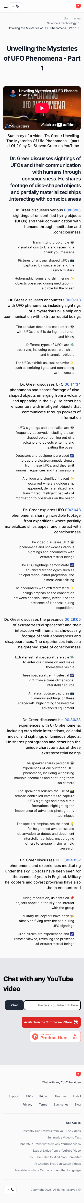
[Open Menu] (5, 6)
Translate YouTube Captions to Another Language (48, 1170)
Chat (14, 1005)
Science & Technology (62, 23)
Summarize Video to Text (64, 1137)
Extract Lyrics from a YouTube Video (57, 1150)
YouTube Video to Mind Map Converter (55, 1157)
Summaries (72, 18)
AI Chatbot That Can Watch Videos (57, 1163)
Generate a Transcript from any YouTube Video (50, 1144)
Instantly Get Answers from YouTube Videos (52, 1131)
